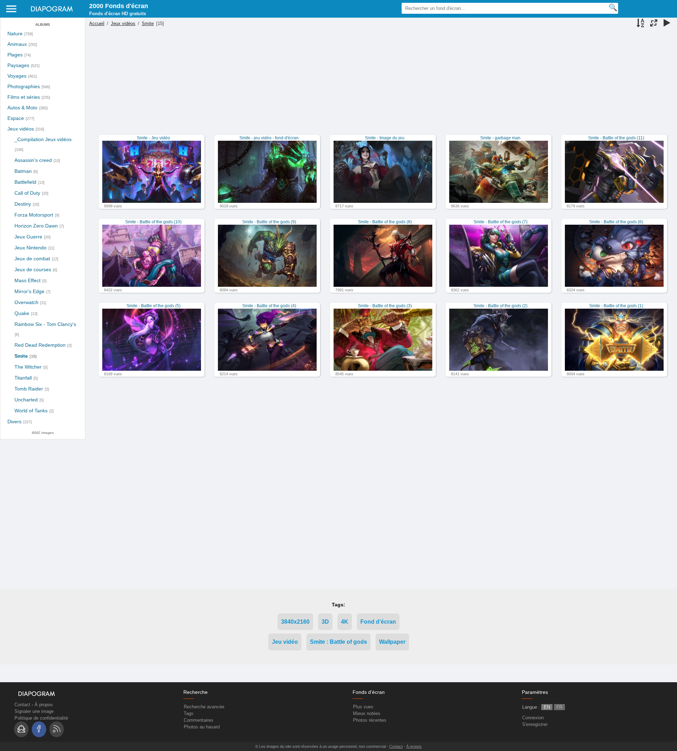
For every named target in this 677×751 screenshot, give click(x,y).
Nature (15, 33)
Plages (15, 54)
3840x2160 (295, 622)
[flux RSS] (56, 729)
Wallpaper (392, 642)
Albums (42, 24)
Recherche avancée (204, 706)
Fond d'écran (378, 622)
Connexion (533, 717)
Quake (21, 313)
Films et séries (23, 97)
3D (325, 622)
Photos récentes (369, 720)
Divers (14, 421)
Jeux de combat (32, 258)
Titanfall (23, 378)
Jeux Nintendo (30, 247)
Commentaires (198, 720)
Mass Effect (27, 280)
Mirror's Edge (29, 291)
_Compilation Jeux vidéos (43, 139)
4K (344, 622)
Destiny (22, 204)
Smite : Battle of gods (338, 642)
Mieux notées (366, 713)
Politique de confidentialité (41, 718)
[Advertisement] (380, 85)
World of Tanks (31, 410)
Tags (189, 713)
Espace (15, 118)
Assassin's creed (33, 160)
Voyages (16, 76)
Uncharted (26, 399)
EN (547, 707)
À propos (44, 704)
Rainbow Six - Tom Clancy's (45, 324)
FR (559, 707)
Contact (22, 704)
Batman (23, 171)
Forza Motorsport (33, 215)
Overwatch (26, 302)
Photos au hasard (202, 726)
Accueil (96, 23)
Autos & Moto (22, 107)
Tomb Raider (28, 389)
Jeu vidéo (285, 642)
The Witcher (28, 367)
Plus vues (363, 706)
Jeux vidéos (20, 129)
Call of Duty (27, 193)
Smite (21, 356)
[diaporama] (667, 24)
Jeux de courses (32, 269)
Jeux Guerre (28, 237)
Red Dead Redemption (40, 345)
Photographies (23, 86)
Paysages (18, 65)
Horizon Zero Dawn (36, 226)
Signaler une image (34, 711)
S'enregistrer (535, 724)
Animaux (17, 44)
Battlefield (25, 182)
